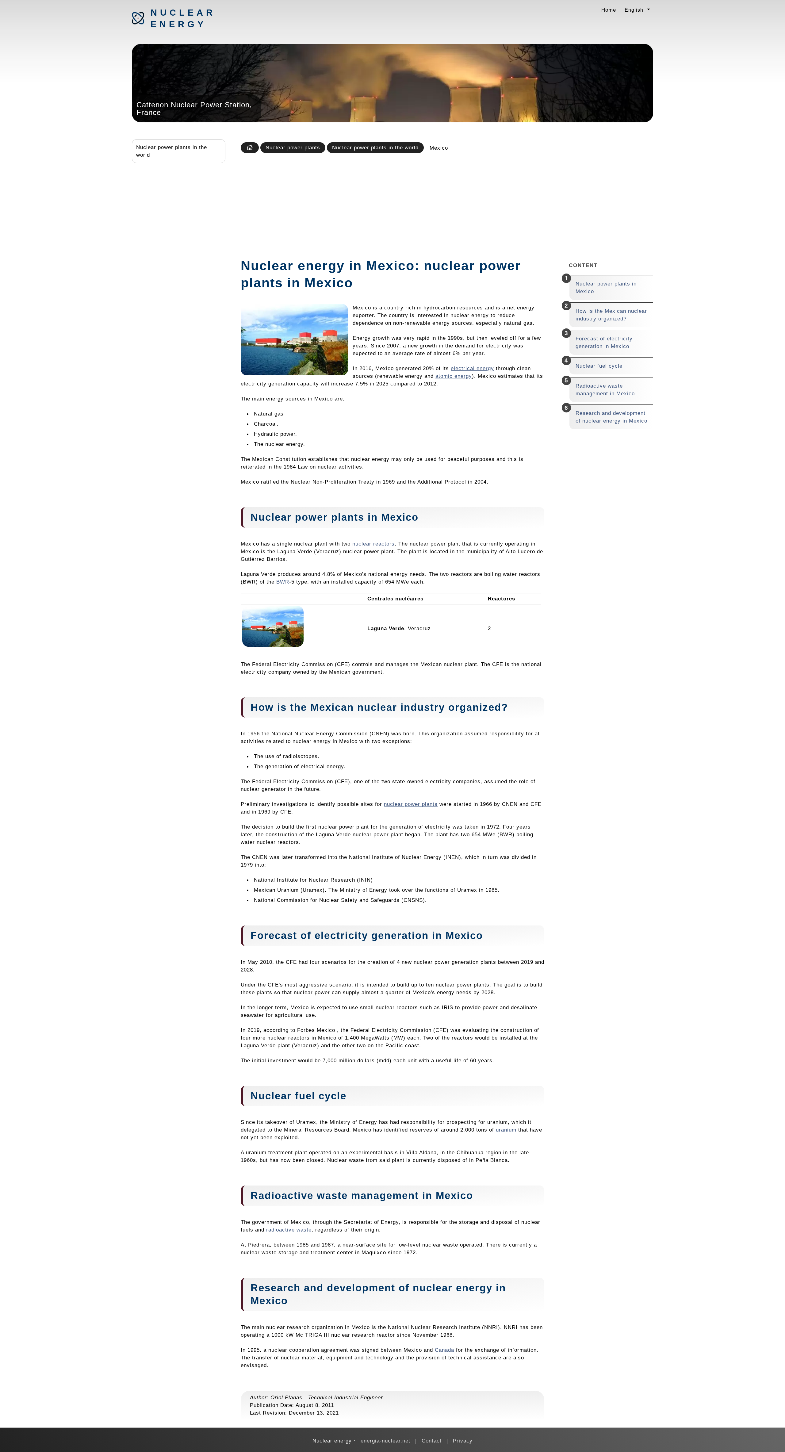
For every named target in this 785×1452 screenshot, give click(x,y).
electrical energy (472, 368)
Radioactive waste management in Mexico (605, 390)
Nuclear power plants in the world (171, 151)
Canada (444, 1350)
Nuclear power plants (293, 147)
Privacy (463, 1441)
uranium (506, 1130)
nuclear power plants (411, 804)
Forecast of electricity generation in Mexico (604, 342)
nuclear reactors (373, 544)
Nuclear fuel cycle (599, 366)
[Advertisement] (446, 204)
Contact (432, 1441)
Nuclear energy (183, 18)
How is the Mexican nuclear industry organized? (611, 315)
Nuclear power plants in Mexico (606, 287)
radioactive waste (289, 1230)
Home (608, 10)
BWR (282, 582)
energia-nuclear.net (385, 1441)
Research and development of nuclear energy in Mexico (611, 417)
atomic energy (453, 376)
